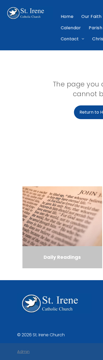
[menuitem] (67, 16)
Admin (23, 351)
